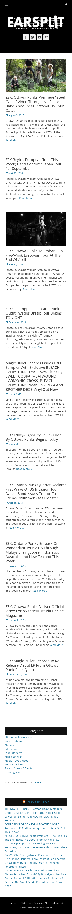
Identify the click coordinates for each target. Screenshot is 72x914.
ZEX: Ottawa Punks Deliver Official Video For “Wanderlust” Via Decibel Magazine (35, 611)
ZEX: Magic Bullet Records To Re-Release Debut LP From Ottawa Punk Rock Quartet (33, 665)
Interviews (11, 749)
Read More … (14, 140)
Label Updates (13, 753)
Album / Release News (18, 737)
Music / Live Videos (16, 760)
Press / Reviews (14, 764)
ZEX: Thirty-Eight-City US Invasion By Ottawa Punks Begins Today (34, 437)
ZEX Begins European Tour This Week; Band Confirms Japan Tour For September (33, 164)
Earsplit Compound (35, 903)
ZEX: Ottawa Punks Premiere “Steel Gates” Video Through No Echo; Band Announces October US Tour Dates (35, 104)
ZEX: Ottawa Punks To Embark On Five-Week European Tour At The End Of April (34, 255)
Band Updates (13, 741)
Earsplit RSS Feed (38, 802)
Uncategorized (14, 772)
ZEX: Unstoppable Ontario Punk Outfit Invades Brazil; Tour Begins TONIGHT (34, 313)
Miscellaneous (13, 756)
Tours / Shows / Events (18, 768)
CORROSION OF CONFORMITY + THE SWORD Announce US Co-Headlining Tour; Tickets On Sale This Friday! (35, 828)
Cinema (9, 745)
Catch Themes (45, 907)
